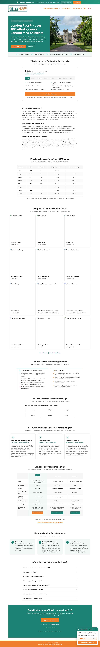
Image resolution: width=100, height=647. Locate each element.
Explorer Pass (66, 8)
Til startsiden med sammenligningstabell (50, 522)
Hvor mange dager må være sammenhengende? (36, 568)
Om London (76, 8)
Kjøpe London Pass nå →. (87, 642)
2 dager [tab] (33, 78)
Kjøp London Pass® (18, 46)
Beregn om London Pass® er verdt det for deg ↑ (50, 631)
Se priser (30, 46)
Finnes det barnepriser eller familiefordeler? (35, 594)
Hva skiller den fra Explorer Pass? (32, 598)
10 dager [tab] (72, 78)
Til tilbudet (77, 2)
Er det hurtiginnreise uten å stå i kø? (33, 589)
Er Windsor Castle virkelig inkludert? (33, 576)
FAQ (85, 8)
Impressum (41, 644)
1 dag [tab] (27, 78)
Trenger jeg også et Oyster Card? (32, 581)
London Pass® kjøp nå (50, 94)
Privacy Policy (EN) (57, 644)
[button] (87, 638)
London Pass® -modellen (51, 8)
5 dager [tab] (52, 78)
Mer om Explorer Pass (57, 512)
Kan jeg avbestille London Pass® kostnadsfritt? (36, 585)
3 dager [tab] (40, 78)
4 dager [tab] (46, 78)
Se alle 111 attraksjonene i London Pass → (50, 353)
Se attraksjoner (75, 512)
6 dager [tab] (59, 78)
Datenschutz (48, 644)
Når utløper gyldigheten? (30, 572)
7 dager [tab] (65, 78)
